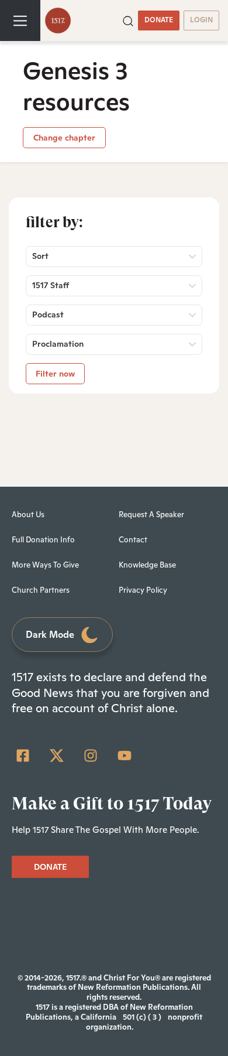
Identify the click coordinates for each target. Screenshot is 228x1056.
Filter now (55, 373)
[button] (128, 20)
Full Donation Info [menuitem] (43, 540)
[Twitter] (57, 755)
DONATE (158, 20)
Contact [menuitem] (133, 540)
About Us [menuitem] (28, 515)
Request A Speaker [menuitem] (151, 515)
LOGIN (201, 20)
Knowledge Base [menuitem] (147, 565)
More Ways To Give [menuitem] (45, 565)
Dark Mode (50, 634)
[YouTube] (124, 755)
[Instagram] (91, 755)
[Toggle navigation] (20, 20)
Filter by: (54, 222)
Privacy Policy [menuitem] (143, 590)
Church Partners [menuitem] (41, 590)
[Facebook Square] (23, 755)
